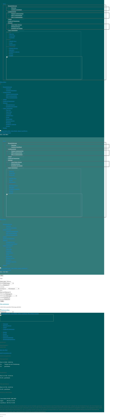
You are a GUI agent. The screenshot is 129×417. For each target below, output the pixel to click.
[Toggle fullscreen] (3, 414)
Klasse (1, 285)
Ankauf (5, 327)
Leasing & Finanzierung (8, 329)
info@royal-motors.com (5, 353)
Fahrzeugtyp (3, 295)
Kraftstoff (2, 299)
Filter (2, 275)
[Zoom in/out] (5, 414)
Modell (1, 283)
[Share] (2, 414)
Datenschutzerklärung (8, 337)
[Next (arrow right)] (2, 416)
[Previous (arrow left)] (0, 416)
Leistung (2, 286)
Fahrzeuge (5, 324)
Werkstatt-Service (7, 325)
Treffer (2, 301)
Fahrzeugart (3, 294)
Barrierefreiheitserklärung (9, 339)
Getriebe (2, 297)
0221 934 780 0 (3, 350)
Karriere (5, 332)
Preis (1, 290)
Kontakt (5, 334)
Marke (9, 281)
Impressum (5, 335)
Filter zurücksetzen (4, 304)
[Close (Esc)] (0, 414)
